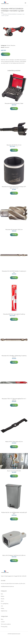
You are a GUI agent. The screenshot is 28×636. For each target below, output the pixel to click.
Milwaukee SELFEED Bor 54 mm (14, 145)
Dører (2, 601)
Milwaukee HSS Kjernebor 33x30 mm (14, 229)
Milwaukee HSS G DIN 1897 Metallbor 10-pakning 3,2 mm (14, 271)
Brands (8, 45)
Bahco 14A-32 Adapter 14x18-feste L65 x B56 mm (14, 555)
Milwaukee (13, 45)
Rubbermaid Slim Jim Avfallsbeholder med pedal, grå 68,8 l (14, 513)
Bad (2, 594)
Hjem (2, 12)
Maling (2, 608)
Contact (3, 621)
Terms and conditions (6, 624)
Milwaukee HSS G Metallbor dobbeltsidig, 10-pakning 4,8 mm (14, 356)
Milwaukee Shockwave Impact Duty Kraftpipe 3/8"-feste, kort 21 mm (14, 187)
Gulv (2, 606)
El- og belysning (4, 603)
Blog (2, 619)
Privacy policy (4, 626)
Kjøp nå (5, 54)
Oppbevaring (4, 610)
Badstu (2, 596)
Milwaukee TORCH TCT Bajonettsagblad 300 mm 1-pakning (14, 399)
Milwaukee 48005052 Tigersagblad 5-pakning (14, 314)
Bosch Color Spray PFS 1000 (14, 471)
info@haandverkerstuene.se (7, 586)
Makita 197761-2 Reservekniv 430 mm (14, 441)
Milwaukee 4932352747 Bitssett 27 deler (14, 103)
